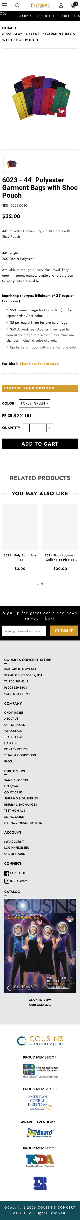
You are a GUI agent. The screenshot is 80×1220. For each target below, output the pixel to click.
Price (7, 415)
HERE (46, 15)
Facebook (17, 873)
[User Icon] (61, 5)
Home (7, 27)
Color (9, 403)
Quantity (11, 427)
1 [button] (38, 584)
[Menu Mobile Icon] (4, 5)
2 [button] (42, 584)
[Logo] (40, 5)
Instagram (18, 881)
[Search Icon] (17, 5)
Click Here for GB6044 (39, 363)
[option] (40, 16)
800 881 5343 (18, 681)
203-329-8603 (17, 687)
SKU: (5, 205)
